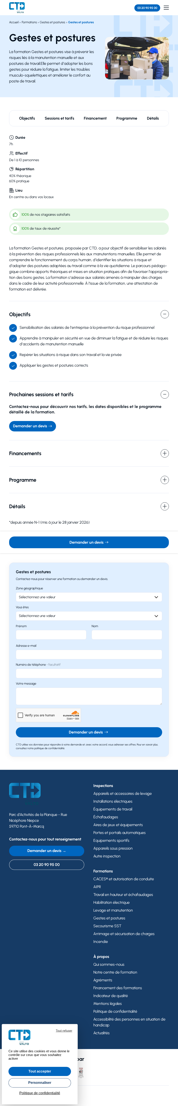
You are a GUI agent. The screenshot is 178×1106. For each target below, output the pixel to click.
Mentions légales (107, 1003)
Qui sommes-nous (108, 964)
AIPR (97, 886)
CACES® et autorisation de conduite (123, 879)
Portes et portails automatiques (119, 832)
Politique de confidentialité (115, 1011)
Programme (126, 118)
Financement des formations (117, 988)
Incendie (100, 941)
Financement (95, 118)
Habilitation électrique (111, 902)
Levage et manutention (113, 910)
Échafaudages (105, 817)
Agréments (102, 980)
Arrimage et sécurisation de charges (124, 933)
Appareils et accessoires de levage (122, 793)
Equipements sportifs (111, 840)
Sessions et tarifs (59, 118)
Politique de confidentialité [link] (39, 1093)
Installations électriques (112, 801)
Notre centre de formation (115, 972)
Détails (153, 118)
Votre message (26, 683)
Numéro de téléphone (38, 665)
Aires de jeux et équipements (118, 824)
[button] (166, 7)
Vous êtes (22, 607)
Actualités (101, 1033)
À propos (101, 956)
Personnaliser (39, 1082)
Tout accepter (39, 1071)
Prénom (21, 626)
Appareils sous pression (113, 848)
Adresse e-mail (26, 646)
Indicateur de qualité (110, 995)
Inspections (103, 785)
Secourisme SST (107, 926)
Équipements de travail (112, 809)
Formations (103, 871)
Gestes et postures (109, 918)
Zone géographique (29, 588)
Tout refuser (64, 1030)
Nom (95, 626)
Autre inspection (106, 856)
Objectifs (27, 118)
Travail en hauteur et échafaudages (123, 894)
